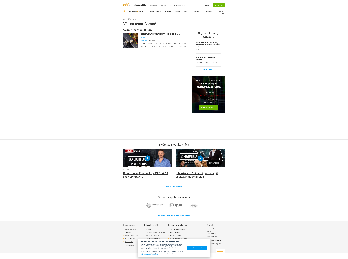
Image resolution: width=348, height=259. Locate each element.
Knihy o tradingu (130, 229)
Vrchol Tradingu (155, 11)
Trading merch (129, 245)
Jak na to (209, 11)
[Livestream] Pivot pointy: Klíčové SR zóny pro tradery (145, 175)
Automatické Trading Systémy (205, 58)
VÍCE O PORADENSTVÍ (208, 107)
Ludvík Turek (144, 40)
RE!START (168, 11)
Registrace (219, 5)
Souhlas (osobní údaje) (153, 239)
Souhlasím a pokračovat (197, 248)
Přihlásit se (207, 5)
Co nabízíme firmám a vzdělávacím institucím (174, 216)
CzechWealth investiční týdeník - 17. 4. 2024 (161, 34)
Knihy (186, 11)
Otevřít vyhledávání (223, 13)
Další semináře (208, 70)
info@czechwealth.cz (214, 240)
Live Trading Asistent (131, 235)
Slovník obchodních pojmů (178, 239)
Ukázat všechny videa (174, 186)
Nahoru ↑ (220, 251)
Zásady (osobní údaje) (153, 235)
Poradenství (129, 242)
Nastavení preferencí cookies (149, 254)
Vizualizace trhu (130, 239)
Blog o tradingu (175, 232)
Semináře (178, 11)
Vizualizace (196, 11)
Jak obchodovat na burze (178, 229)
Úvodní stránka (124, 11)
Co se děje (143, 37)
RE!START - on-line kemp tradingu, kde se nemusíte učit (208, 44)
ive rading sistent (136, 11)
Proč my (220, 11)
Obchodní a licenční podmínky (155, 232)
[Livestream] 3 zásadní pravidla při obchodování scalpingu (197, 175)
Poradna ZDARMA (175, 235)
